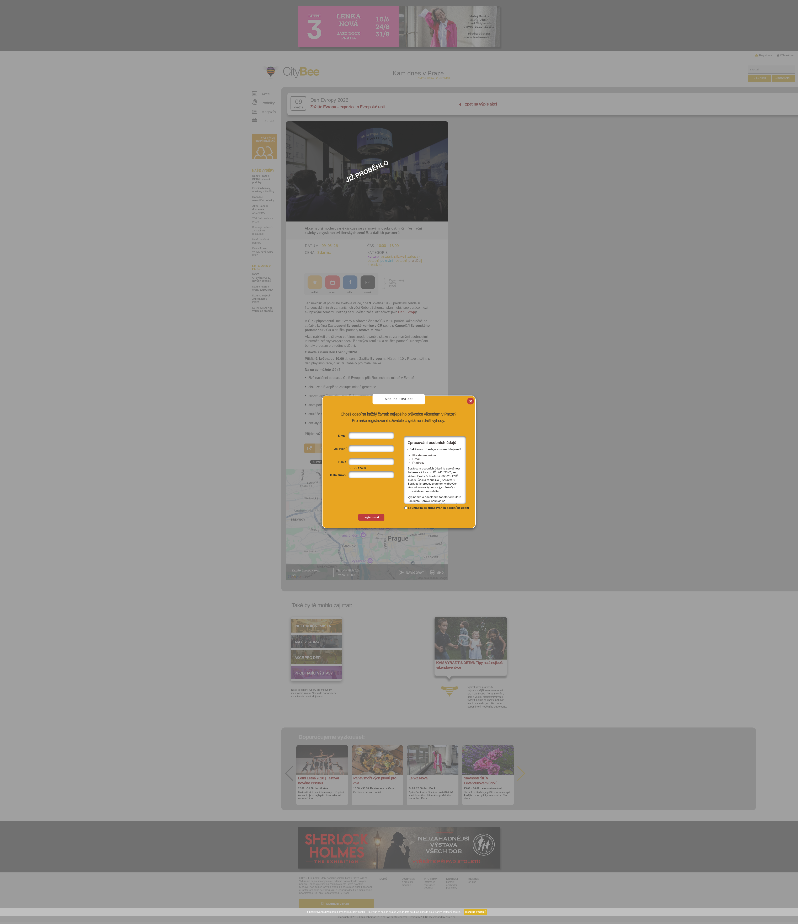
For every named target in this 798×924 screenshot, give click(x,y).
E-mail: (342, 435)
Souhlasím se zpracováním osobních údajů (438, 507)
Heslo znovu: (338, 475)
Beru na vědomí (475, 911)
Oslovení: (340, 448)
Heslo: (342, 461)
